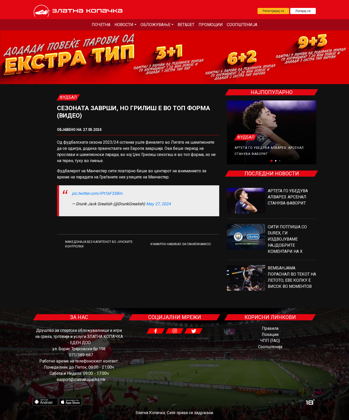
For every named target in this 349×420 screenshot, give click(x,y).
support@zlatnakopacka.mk (81, 379)
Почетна (101, 24)
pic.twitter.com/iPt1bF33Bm (97, 193)
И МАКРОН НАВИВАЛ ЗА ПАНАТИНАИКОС (180, 244)
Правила (270, 328)
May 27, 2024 (158, 203)
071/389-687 (81, 355)
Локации (270, 334)
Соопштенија (242, 24)
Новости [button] (123, 24)
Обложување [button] (155, 24)
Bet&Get (186, 24)
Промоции (211, 24)
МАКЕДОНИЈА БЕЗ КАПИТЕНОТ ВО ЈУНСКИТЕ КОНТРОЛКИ (99, 244)
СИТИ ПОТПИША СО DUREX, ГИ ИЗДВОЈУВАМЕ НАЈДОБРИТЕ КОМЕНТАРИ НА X (287, 239)
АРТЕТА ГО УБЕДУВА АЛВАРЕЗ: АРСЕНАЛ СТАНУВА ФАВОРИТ (288, 197)
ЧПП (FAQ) (270, 340)
